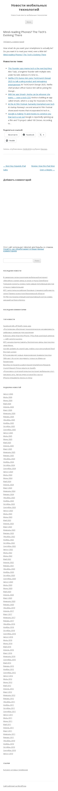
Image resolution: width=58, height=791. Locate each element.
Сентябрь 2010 (9, 750)
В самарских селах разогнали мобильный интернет (25, 277)
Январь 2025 (8, 455)
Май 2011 (7, 724)
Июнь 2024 (7, 478)
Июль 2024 (7, 475)
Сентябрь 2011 (9, 711)
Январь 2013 (8, 666)
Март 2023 (7, 527)
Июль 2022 (7, 552)
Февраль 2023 (9, 530)
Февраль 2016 (9, 656)
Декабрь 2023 (9, 497)
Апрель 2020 (8, 595)
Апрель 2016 (8, 650)
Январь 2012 (8, 698)
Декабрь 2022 (9, 536)
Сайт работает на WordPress (14, 786)
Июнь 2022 (7, 556)
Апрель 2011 (8, 727)
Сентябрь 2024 (9, 468)
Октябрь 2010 (9, 747)
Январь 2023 (8, 533)
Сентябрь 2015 (9, 659)
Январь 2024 (8, 494)
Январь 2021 (8, 565)
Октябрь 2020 (9, 575)
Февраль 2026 (9, 413)
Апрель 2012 (8, 689)
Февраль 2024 (9, 491)
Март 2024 (7, 488)
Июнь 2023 (7, 517)
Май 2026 (7, 403)
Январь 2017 (8, 621)
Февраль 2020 (9, 601)
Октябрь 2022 (9, 543)
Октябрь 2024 (9, 465)
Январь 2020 (8, 604)
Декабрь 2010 (9, 740)
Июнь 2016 (7, 643)
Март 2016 (7, 653)
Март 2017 (7, 614)
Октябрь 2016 (9, 630)
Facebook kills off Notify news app (17, 326)
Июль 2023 (7, 514)
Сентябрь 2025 (9, 429)
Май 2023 (7, 520)
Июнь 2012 (7, 682)
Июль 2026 (7, 397)
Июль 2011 (7, 718)
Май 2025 (7, 442)
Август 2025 (8, 433)
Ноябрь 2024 (8, 462)
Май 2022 (7, 559)
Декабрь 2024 (9, 459)
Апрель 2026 (8, 407)
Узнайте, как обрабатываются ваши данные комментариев (23, 250)
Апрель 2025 (8, 446)
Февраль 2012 (9, 695)
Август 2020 (8, 582)
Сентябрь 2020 (9, 578)
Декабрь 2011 (9, 702)
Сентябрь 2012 (9, 672)
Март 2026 (7, 410)
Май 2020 (7, 591)
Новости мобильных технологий (29, 7)
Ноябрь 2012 (8, 669)
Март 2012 (7, 692)
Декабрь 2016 (9, 624)
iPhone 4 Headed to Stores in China (17, 378)
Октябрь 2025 (9, 426)
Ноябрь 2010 (8, 744)
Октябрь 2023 (9, 504)
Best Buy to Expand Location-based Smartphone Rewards (26, 365)
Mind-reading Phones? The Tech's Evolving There (24, 54)
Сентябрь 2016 (9, 634)
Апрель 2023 (8, 523)
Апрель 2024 (8, 484)
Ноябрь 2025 (8, 423)
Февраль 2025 (9, 452)
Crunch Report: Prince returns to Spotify (19, 368)
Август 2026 (8, 394)
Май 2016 (7, 646)
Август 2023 (8, 510)
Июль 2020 (7, 585)
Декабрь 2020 (9, 569)
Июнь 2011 (7, 721)
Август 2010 (8, 753)
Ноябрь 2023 (8, 501)
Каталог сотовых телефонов (15, 770)
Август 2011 (8, 715)
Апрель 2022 (8, 562)
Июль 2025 (7, 436)
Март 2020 (7, 598)
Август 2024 (8, 471)
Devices (44, 149)
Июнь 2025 (7, 439)
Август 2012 (8, 676)
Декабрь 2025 (9, 420)
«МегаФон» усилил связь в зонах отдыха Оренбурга (25, 280)
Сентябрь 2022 (9, 546)
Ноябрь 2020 (8, 572)
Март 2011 (7, 731)
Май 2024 (7, 481)
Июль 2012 (7, 679)
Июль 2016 (7, 640)
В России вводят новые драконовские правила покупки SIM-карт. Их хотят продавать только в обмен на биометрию (27, 358)
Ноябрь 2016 (8, 627)
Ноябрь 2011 (8, 705)
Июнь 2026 (7, 400)
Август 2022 (8, 549)
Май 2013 (7, 663)
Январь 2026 (8, 416)
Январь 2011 (8, 737)
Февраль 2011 (9, 734)
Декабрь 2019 (9, 608)
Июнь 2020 (7, 588)
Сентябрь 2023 (9, 507)
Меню (29, 22)
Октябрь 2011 (9, 708)
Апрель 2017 (8, 611)
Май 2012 (7, 685)
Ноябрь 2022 (8, 540)
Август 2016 (8, 637)
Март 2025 (7, 449)
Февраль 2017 (9, 617)
